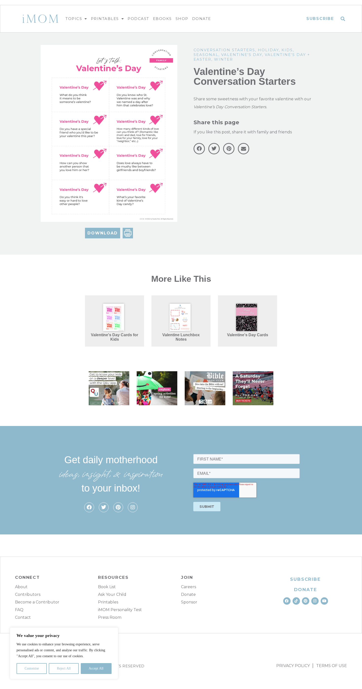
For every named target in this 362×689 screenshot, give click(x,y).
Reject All (64, 668)
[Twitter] (104, 507)
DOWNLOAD (102, 233)
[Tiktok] (296, 601)
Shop (182, 18)
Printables (105, 18)
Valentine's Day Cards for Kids (114, 337)
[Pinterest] (118, 507)
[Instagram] (133, 507)
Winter (223, 59)
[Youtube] (324, 601)
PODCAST (138, 18)
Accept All (96, 668)
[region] (64, 653)
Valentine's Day (241, 54)
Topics (74, 18)
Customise (32, 668)
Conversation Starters (224, 50)
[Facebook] (89, 507)
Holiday (268, 50)
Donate (201, 18)
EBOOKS (162, 18)
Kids (287, 50)
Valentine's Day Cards (247, 335)
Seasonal (206, 54)
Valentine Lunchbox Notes (181, 337)
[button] (343, 19)
